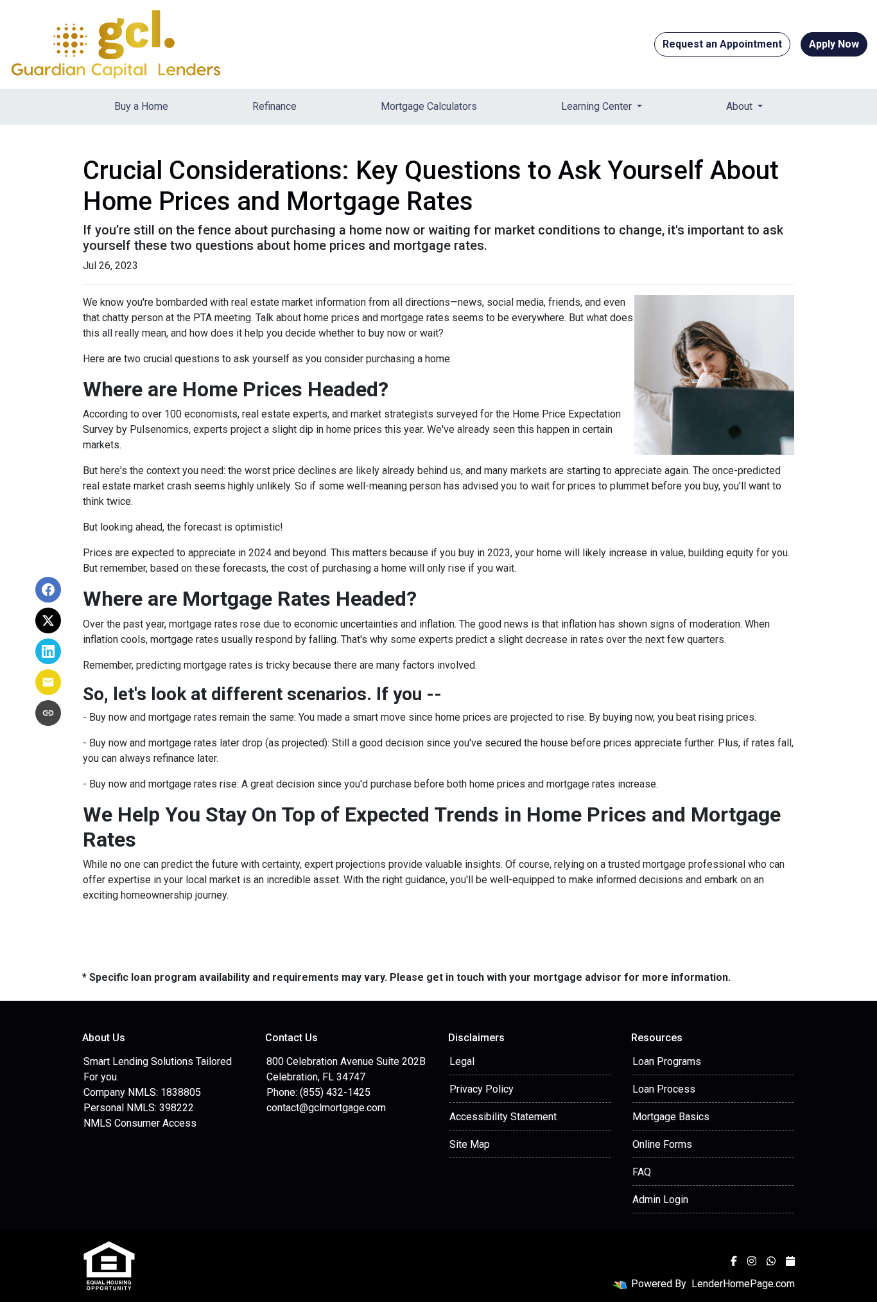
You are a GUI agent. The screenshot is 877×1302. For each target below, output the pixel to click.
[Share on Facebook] (48, 590)
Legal (461, 1061)
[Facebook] (734, 1261)
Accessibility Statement (503, 1117)
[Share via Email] (48, 682)
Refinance (274, 106)
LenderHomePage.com (743, 1284)
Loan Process (663, 1089)
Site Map (469, 1144)
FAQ (641, 1172)
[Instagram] (751, 1261)
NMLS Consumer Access (139, 1123)
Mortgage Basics (670, 1117)
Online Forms (662, 1144)
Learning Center (597, 106)
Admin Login (660, 1199)
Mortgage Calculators (429, 106)
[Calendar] (790, 1261)
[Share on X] (48, 620)
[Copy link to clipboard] (48, 713)
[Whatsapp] (771, 1261)
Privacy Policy (481, 1089)
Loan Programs (666, 1061)
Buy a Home (141, 106)
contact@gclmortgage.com (326, 1108)
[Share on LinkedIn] (48, 651)
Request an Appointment (722, 44)
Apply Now (834, 44)
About (740, 106)
